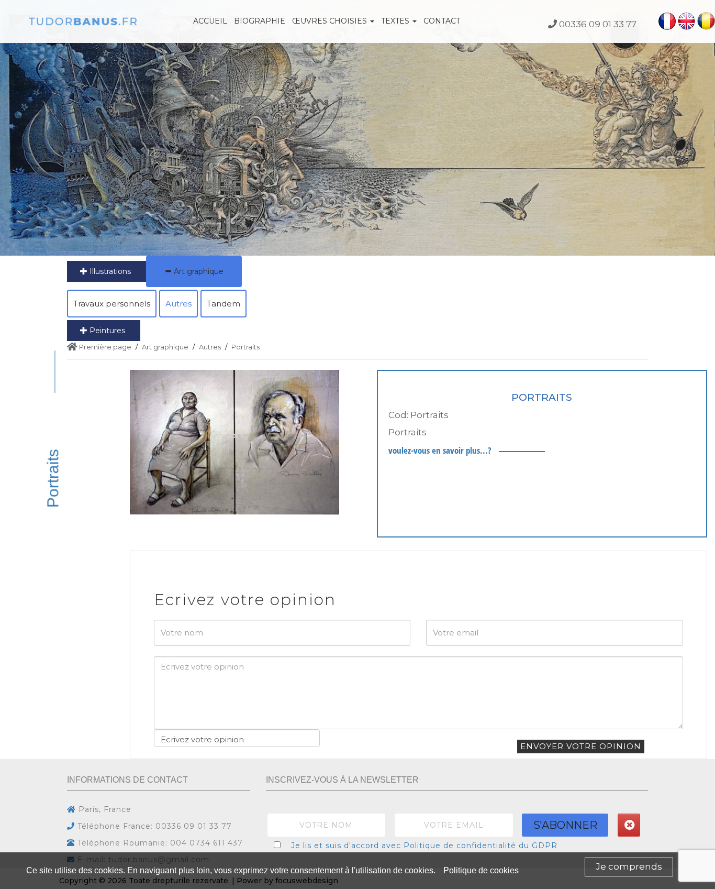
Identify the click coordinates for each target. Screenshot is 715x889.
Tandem (223, 304)
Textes (396, 21)
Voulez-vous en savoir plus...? (439, 450)
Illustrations (109, 271)
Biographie (259, 21)
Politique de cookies (481, 870)
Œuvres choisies (330, 21)
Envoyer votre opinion (580, 746)
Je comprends (629, 866)
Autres (178, 304)
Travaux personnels (111, 304)
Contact (441, 21)
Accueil (210, 21)
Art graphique (198, 271)
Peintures (106, 330)
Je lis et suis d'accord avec (424, 845)
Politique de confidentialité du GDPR (480, 845)
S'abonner (565, 825)
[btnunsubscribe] (629, 825)
